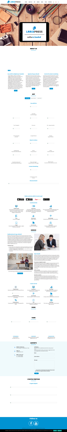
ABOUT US (30, 1)
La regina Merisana (33, 135)
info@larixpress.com (13, 243)
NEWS (42, 1)
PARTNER (50, 1)
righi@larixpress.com (33, 338)
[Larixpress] (14, 2)
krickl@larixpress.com (15, 338)
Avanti (16, 90)
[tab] (27, 98)
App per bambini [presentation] (33, 98)
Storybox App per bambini (50, 136)
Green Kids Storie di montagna (33, 114)
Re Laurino (33, 125)
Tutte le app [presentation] (27, 98)
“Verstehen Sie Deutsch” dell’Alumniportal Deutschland (16, 163)
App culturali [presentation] (39, 98)
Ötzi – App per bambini (50, 125)
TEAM (46, 1)
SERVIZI (38, 1)
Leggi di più (59, 430)
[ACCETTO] (65, 430)
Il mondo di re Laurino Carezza (33, 177)
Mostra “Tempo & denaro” (33, 151)
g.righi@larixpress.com (51, 338)
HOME (26, 1)
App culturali (20, 273)
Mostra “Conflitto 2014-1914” (50, 151)
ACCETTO (55, 430)
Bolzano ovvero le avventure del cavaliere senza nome (50, 162)
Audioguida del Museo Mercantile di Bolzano (16, 151)
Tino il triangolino (16, 125)
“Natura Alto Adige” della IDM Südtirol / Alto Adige (33, 163)
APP (34, 1)
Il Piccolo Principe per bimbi (16, 136)
